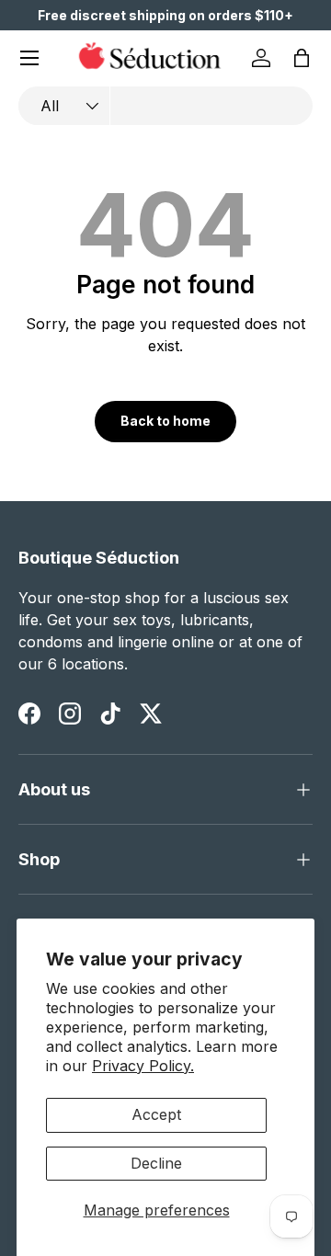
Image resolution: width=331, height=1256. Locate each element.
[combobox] (165, 105)
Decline (156, 1163)
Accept (156, 1114)
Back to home (165, 420)
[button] (301, 58)
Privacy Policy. (143, 1065)
